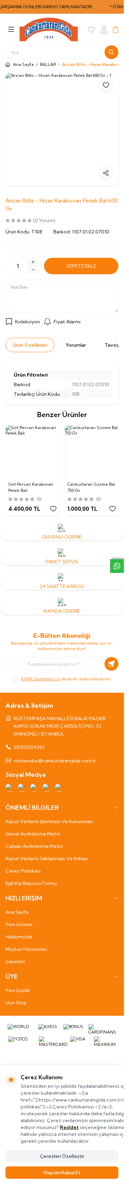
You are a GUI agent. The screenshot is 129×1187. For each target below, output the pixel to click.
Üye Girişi (16, 1003)
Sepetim (15, 961)
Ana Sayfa (17, 912)
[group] (62, 129)
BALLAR (48, 64)
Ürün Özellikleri (30, 345)
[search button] (111, 52)
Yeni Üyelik (18, 990)
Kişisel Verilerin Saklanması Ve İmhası (47, 858)
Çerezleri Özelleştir (62, 1156)
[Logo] (48, 29)
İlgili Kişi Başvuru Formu (31, 883)
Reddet (69, 1127)
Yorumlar (76, 345)
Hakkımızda (19, 937)
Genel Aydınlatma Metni (33, 834)
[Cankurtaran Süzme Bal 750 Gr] (91, 452)
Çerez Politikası (23, 871)
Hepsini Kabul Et (62, 1172)
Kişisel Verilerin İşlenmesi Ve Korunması (49, 821)
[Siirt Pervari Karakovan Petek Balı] (32, 452)
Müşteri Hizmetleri (26, 949)
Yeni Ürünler (19, 924)
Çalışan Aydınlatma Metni (34, 846)
